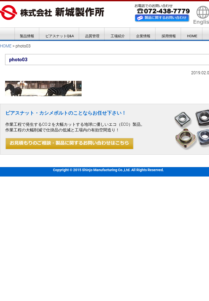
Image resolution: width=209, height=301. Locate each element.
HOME (192, 36)
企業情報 (143, 36)
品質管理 (92, 36)
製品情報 (27, 36)
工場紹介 (118, 36)
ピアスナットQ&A (59, 36)
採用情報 (169, 36)
